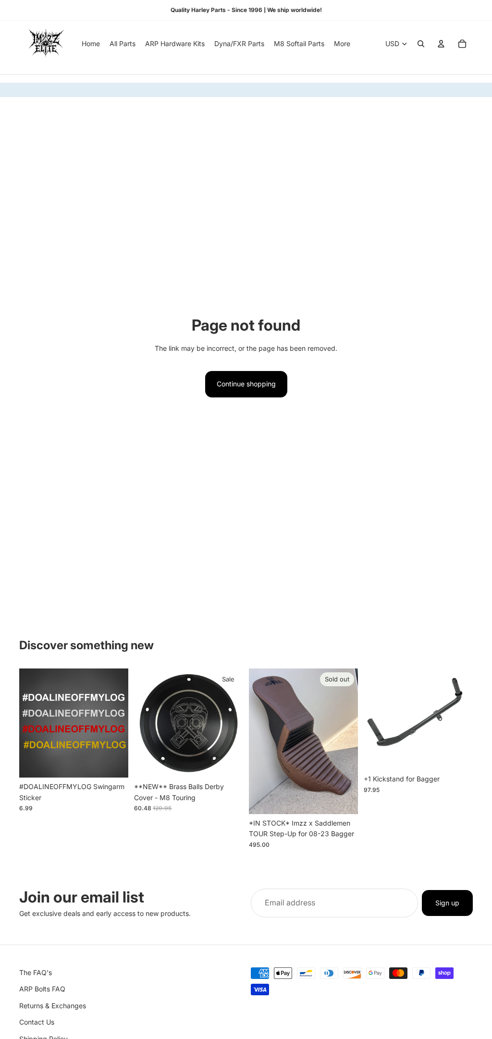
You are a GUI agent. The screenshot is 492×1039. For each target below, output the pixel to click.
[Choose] (113, 763)
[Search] (420, 43)
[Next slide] (347, 741)
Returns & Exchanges (52, 1006)
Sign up (447, 903)
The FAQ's (35, 972)
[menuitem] (342, 43)
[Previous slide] (259, 741)
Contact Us (36, 1022)
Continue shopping (246, 384)
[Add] (228, 763)
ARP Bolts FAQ (42, 989)
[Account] (441, 43)
